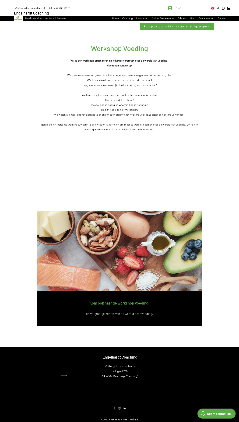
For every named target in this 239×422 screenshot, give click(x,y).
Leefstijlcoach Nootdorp (179, 378)
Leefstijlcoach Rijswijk (178, 372)
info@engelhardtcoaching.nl (29, 8)
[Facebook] (218, 8)
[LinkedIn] (228, 8)
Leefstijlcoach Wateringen (180, 366)
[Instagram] (223, 8)
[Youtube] (213, 8)
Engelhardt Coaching (31, 13)
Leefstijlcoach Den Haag (179, 360)
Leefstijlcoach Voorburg (179, 363)
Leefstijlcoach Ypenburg (179, 369)
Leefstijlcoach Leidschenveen (182, 375)
